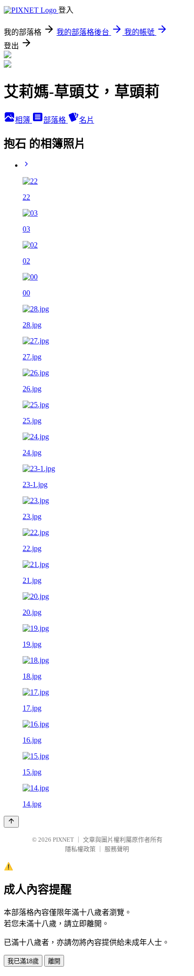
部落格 (55, 120)
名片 (86, 120)
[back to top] (11, 822)
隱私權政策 (80, 848)
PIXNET (63, 839)
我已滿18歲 (23, 961)
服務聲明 (117, 848)
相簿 (23, 120)
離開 (54, 961)
